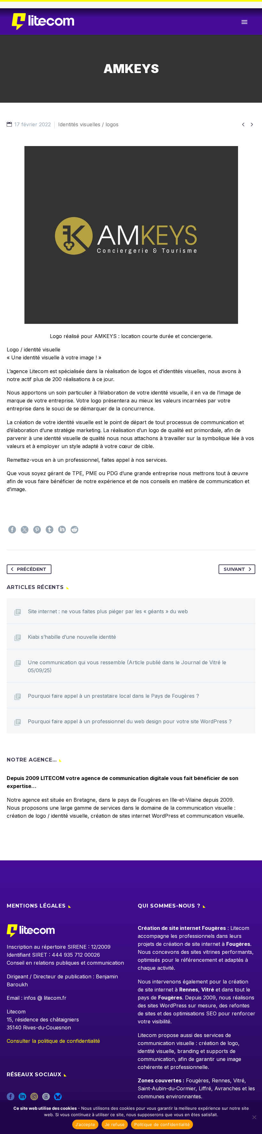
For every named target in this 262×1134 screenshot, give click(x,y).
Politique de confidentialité (162, 1124)
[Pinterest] (37, 530)
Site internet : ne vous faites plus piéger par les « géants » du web (108, 611)
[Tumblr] (49, 530)
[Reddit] (74, 530)
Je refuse (115, 1124)
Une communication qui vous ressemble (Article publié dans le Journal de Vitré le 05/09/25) (127, 666)
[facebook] (10, 1099)
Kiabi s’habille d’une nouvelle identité (72, 637)
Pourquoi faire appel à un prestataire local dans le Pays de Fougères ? (113, 696)
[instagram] (34, 1099)
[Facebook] (12, 530)
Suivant (234, 569)
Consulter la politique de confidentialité (53, 1041)
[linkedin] (22, 1099)
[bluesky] (58, 1099)
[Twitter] (24, 530)
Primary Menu (244, 22)
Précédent (31, 569)
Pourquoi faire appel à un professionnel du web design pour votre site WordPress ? (130, 721)
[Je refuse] (254, 1117)
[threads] (46, 1099)
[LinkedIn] (62, 530)
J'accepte (85, 1124)
